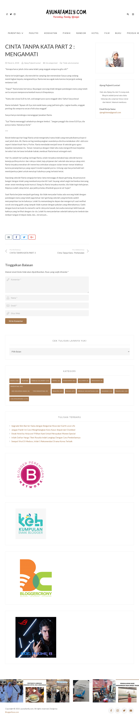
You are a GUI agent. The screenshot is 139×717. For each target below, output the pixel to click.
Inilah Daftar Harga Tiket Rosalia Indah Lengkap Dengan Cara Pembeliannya (45, 437)
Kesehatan (67, 380)
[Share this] (16, 237)
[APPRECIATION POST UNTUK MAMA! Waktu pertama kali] (104, 690)
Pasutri (56, 391)
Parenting (14, 386)
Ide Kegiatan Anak (19, 391)
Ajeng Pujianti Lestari (32, 63)
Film (24, 380)
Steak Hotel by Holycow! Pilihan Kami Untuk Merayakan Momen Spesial (43, 433)
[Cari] (127, 14)
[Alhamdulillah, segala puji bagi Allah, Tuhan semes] (81, 690)
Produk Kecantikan (86, 391)
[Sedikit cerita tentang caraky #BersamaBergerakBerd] (34, 690)
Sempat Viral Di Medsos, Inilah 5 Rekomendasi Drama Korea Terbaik (41, 441)
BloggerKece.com (12, 712)
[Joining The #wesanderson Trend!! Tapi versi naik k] (127, 690)
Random (105, 391)
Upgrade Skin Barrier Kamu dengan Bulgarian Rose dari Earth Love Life (43, 426)
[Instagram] (15, 14)
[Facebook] (7, 14)
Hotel (54, 380)
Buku (12, 380)
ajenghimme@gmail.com (110, 112)
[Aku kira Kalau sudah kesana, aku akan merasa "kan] (58, 690)
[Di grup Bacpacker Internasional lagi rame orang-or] (11, 690)
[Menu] (133, 14)
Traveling (120, 391)
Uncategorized (51, 63)
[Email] (131, 710)
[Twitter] (11, 14)
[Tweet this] (24, 237)
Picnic (68, 391)
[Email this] (8, 237)
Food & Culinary (38, 380)
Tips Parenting (39, 391)
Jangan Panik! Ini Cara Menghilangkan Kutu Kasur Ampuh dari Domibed (43, 430)
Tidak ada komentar (71, 63)
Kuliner (82, 380)
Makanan (96, 380)
